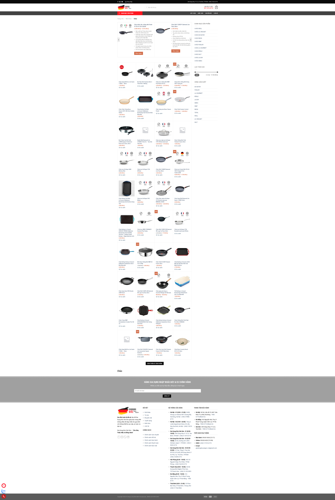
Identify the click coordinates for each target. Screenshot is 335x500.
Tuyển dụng (148, 420)
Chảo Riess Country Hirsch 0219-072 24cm (181, 350)
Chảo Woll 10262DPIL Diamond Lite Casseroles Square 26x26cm (145, 351)
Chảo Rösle (198, 51)
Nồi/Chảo (129, 19)
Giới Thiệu (193, 13)
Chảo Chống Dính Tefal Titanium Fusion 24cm (180, 141)
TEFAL (196, 112)
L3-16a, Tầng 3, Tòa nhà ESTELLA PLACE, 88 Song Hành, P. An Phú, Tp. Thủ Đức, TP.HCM (180, 452)
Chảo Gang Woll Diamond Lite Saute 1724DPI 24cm (181, 199)
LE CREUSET (198, 119)
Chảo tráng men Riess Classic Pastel (163, 110)
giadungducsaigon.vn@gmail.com (206, 448)
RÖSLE (196, 96)
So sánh (122, 87)
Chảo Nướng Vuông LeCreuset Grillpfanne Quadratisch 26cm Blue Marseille (126, 263)
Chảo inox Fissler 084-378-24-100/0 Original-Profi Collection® (182, 171)
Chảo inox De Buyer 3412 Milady (143, 199)
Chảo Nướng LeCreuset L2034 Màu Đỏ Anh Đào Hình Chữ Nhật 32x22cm (182, 263)
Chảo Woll (198, 28)
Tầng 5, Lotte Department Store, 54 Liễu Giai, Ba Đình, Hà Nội (180, 424)
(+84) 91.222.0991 (185, 471)
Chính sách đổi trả (150, 437)
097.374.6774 (208, 8)
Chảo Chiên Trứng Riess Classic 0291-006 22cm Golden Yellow (126, 110)
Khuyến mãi (148, 418)
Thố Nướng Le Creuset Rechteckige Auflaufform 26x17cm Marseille (180, 292)
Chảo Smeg (198, 61)
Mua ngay (138, 53)
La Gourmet (199, 93)
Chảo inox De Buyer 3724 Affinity (143, 170)
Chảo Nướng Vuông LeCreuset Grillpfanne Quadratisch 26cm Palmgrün (163, 321)
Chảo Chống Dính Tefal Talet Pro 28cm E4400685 (181, 321)
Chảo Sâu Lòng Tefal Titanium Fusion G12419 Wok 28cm (163, 350)
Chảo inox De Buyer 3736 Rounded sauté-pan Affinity (181, 230)
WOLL (196, 116)
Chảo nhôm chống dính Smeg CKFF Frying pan (181, 82)
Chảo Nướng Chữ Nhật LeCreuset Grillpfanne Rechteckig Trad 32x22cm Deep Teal (126, 201)
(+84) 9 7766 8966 (176, 488)
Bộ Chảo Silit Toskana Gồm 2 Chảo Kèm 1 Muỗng (144, 82)
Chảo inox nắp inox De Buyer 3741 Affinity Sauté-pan (163, 141)
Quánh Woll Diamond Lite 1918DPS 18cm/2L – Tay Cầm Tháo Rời (144, 141)
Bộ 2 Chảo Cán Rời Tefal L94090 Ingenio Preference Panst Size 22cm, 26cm (125, 141)
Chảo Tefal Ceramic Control (181, 109)
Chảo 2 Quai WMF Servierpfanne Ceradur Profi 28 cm (126, 321)
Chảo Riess (198, 38)
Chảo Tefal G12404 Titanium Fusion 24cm (163, 262)
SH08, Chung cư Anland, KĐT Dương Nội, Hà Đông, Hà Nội (180, 415)
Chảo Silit (198, 54)
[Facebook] (118, 2)
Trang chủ (120, 19)
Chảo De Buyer (199, 35)
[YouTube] (122, 2)
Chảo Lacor (199, 57)
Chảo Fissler (199, 44)
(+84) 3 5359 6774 (176, 457)
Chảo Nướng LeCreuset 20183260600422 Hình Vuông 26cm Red (144, 321)
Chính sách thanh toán (152, 443)
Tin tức (147, 415)
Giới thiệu (147, 412)
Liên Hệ (216, 13)
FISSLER (197, 90)
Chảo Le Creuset (200, 32)
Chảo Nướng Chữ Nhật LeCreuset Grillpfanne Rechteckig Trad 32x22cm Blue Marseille (145, 111)
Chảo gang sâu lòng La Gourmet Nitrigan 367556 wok (163, 292)
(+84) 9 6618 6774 (181, 464)
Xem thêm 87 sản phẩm (154, 363)
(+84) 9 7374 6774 (185, 436)
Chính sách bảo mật (151, 446)
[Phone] (4, 496)
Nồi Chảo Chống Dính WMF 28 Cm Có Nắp (144, 262)
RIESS (196, 109)
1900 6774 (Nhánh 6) (206, 424)
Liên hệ (147, 426)
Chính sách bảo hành (151, 440)
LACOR (197, 99)
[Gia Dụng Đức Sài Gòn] (124, 7)
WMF (196, 106)
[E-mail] (119, 2)
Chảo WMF (198, 41)
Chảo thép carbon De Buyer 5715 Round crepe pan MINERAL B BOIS (163, 200)
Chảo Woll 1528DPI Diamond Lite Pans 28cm (163, 170)
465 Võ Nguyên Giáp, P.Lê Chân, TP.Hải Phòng (180, 462)
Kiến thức (200, 13)
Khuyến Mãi (208, 13)
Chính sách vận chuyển (152, 435)
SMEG (196, 103)
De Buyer (198, 87)
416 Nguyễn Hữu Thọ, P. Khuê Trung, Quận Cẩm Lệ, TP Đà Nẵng (180, 476)
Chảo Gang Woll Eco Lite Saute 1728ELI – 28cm (126, 82)
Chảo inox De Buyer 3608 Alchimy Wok (125, 170)
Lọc (197, 75)
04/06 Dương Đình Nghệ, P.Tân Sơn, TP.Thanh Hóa (180, 469)
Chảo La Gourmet (200, 48)
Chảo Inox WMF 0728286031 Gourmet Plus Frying (144, 230)
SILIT (196, 122)
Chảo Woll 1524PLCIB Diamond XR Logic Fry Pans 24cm (164, 230)
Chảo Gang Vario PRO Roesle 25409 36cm (126, 292)
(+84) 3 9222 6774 (213, 1)
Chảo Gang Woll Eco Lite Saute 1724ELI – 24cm (126, 350)
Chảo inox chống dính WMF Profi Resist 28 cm (163, 82)
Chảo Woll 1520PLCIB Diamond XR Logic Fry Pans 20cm (145, 292)
